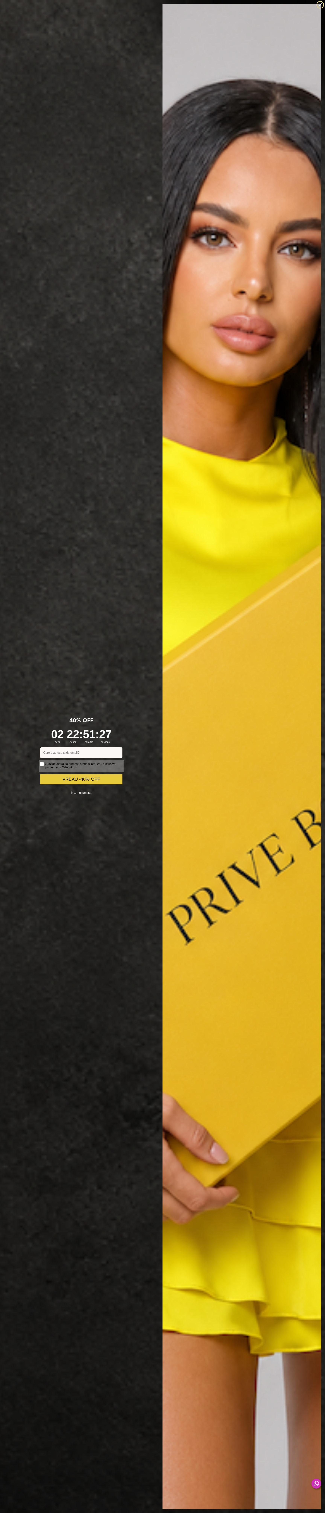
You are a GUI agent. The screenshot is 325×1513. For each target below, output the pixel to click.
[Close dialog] (320, 5)
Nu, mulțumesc (81, 792)
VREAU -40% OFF (81, 779)
